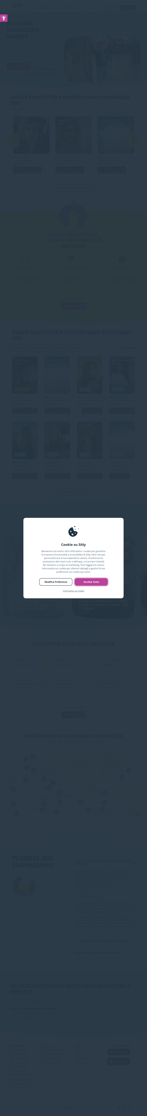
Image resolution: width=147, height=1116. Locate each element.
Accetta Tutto (91, 582)
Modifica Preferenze (56, 582)
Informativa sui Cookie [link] (73, 591)
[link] (3, 18)
